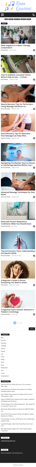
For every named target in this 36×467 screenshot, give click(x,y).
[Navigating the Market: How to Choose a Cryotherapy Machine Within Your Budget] (18, 152)
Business (11, 19)
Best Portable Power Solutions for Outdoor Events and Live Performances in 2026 (17, 395)
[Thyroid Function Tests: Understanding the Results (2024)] (18, 240)
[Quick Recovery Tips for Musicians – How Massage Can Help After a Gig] (18, 123)
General (3, 351)
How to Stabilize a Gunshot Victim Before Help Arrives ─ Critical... (16, 76)
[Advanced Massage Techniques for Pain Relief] (18, 181)
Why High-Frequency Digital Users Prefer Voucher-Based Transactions (16, 429)
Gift (2, 354)
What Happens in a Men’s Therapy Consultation (15, 46)
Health (2, 359)
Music (2, 365)
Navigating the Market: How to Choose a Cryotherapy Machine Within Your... (18, 164)
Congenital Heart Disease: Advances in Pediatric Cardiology (17, 311)
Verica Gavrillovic (5, 167)
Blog (6, 19)
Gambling (23, 19)
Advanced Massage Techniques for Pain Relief (18, 193)
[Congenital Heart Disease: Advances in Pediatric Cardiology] (18, 299)
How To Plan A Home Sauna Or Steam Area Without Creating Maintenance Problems (17, 415)
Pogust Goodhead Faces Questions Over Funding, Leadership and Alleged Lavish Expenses (17, 400)
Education (17, 19)
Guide (2, 356)
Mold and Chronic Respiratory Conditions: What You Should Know (16, 222)
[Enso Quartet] (18, 6)
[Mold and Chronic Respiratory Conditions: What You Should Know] (18, 211)
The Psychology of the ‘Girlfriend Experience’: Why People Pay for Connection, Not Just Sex (18, 405)
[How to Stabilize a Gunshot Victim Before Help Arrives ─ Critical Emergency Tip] (18, 64)
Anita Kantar (4, 50)
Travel (2, 373)
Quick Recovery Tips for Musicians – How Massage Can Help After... (16, 134)
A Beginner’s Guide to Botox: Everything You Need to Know (14, 281)
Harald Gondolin (5, 108)
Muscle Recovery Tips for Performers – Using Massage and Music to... (17, 105)
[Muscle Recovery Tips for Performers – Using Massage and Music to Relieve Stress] (18, 93)
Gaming (29, 19)
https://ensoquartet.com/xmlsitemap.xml (12, 453)
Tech (2, 370)
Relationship (4, 367)
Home (10, 23)
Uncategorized (5, 376)
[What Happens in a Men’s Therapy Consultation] (18, 35)
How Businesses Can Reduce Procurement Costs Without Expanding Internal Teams (16, 390)
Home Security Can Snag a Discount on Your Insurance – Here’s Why (16, 385)
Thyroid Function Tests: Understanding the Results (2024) (18, 252)
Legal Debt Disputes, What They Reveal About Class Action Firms (17, 425)
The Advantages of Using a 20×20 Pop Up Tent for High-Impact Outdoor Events (18, 420)
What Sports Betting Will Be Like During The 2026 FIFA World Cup (17, 410)
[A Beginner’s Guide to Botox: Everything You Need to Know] (18, 270)
